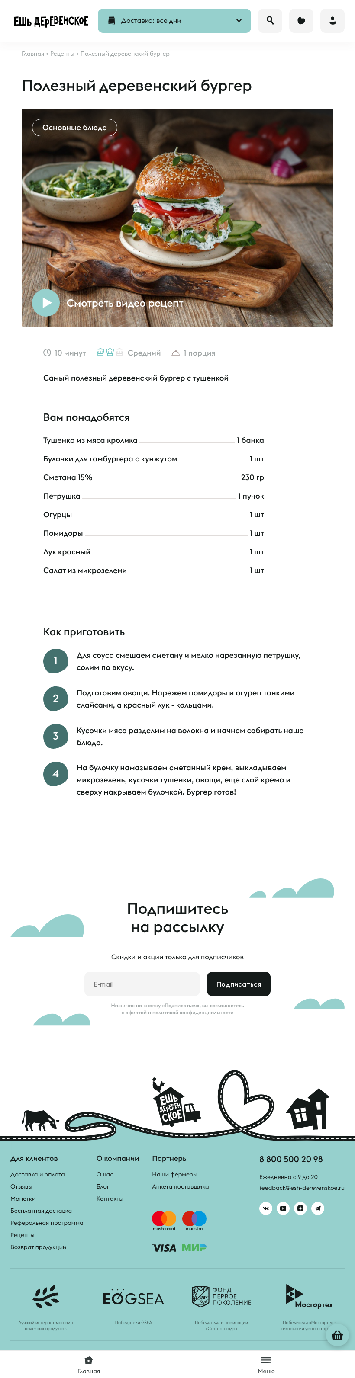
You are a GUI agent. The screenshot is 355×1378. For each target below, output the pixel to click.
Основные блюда (74, 127)
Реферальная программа (47, 1222)
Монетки (23, 1198)
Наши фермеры (174, 1174)
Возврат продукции (38, 1246)
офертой (136, 1012)
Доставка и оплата (37, 1174)
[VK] (265, 1208)
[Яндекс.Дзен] (300, 1208)
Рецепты (22, 1234)
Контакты (110, 1198)
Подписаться (238, 984)
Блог (103, 1186)
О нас (105, 1174)
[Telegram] (317, 1208)
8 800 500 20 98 (291, 1159)
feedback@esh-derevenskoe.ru (302, 1187)
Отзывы (21, 1186)
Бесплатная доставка (41, 1210)
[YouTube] (283, 1208)
